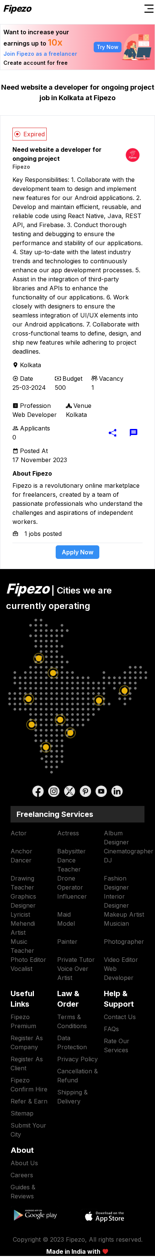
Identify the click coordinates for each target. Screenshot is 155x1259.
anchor (21, 851)
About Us (24, 1163)
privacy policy (77, 1059)
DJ (108, 860)
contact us (120, 1017)
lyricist (20, 914)
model (66, 923)
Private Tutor (76, 959)
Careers (22, 1175)
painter (67, 941)
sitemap (22, 1113)
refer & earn (29, 1101)
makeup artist (124, 914)
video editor (121, 959)
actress (68, 833)
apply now (77, 552)
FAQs (111, 1029)
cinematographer (128, 851)
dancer (21, 860)
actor (19, 833)
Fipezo (21, 166)
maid (64, 914)
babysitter (71, 851)
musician (116, 923)
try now (108, 47)
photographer (124, 941)
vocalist (21, 968)
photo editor (28, 959)
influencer (72, 896)
